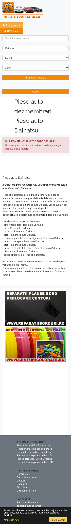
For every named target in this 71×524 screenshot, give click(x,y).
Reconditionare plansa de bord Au (35, 448)
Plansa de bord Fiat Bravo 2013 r (34, 445)
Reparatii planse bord (28, 502)
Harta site (22, 484)
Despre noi (22, 474)
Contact (21, 480)
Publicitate (22, 487)
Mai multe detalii (12, 520)
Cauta (35, 91)
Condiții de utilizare (27, 477)
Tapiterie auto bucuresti (29, 505)
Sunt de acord (58, 520)
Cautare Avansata (36, 77)
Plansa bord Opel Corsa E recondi (35, 458)
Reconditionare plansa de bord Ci (34, 455)
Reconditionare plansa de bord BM (35, 462)
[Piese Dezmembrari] (22, 10)
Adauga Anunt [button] (12, 25)
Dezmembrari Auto (26, 490)
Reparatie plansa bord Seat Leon (34, 452)
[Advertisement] (35, 399)
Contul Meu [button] (12, 30)
